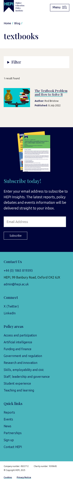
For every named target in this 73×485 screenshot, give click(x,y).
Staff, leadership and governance (27, 377)
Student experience (17, 383)
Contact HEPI (13, 447)
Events (8, 419)
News (7, 426)
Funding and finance (17, 349)
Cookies (8, 477)
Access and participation (20, 335)
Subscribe (16, 235)
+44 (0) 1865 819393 (18, 270)
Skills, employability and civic (24, 370)
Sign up (9, 440)
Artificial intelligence (18, 342)
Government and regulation (23, 356)
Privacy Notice (24, 477)
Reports (9, 412)
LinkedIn (10, 313)
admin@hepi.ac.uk (16, 284)
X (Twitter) (11, 306)
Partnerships (13, 433)
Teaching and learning (19, 390)
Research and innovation (20, 363)
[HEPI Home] (17, 6)
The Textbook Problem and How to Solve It (51, 92)
